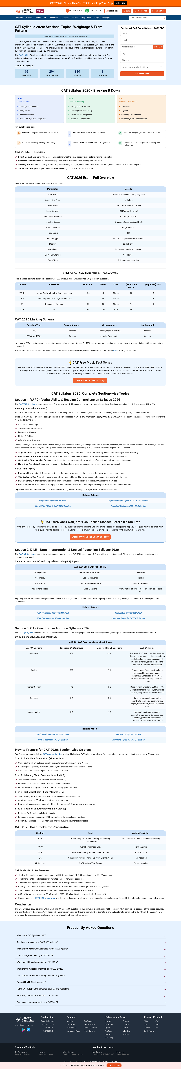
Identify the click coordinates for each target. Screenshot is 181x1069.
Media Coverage (89, 1031)
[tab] (90, 935)
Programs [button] (19, 18)
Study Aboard (149, 1031)
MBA (146, 1021)
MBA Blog (126, 1031)
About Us (70, 1021)
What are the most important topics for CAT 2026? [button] (40, 969)
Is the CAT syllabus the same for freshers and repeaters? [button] (43, 989)
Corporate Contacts (48, 1021)
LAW (157, 1021)
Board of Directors (90, 1028)
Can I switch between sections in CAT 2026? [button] (37, 1002)
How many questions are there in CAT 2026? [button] (37, 995)
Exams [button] (29, 18)
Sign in (127, 11)
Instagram (109, 1024)
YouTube (108, 1031)
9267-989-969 (96, 11)
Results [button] (38, 18)
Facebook (126, 1021)
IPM (145, 1024)
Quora (107, 1028)
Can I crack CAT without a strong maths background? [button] (41, 975)
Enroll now (113, 11)
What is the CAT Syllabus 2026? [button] (31, 935)
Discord (108, 1021)
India (17, 1025)
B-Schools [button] (65, 18)
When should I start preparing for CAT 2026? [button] (37, 962)
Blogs (96, 18)
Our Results (88, 1021)
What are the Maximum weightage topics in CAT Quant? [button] (42, 949)
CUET (157, 1024)
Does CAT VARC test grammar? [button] (31, 982)
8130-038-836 (76, 11)
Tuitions (147, 1028)
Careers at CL (71, 1028)
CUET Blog (109, 1038)
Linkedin (126, 1024)
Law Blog (108, 1034)
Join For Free (141, 11)
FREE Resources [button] (51, 18)
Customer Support (47, 1024)
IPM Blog (126, 1034)
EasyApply (105, 18)
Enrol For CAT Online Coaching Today (90, 537)
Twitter (125, 1028)
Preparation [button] (86, 18)
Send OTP (158, 47)
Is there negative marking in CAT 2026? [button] (35, 955)
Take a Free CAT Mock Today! (90, 380)
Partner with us (89, 1024)
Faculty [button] (75, 18)
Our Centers (71, 1024)
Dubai (22, 1025)
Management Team (73, 1031)
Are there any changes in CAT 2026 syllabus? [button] (37, 942)
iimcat (116, 350)
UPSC (157, 1028)
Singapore (29, 1025)
